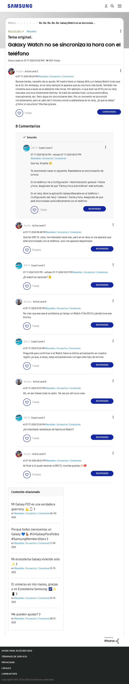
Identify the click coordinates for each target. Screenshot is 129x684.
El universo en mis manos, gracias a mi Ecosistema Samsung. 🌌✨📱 (34, 589)
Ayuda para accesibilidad (17, 650)
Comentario (109, 112)
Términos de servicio (14, 656)
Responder (94, 209)
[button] (115, 70)
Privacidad (8, 662)
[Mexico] (20, 5)
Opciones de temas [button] (115, 31)
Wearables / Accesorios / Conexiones (55, 76)
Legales (6, 668)
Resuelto (31, 31)
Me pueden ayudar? (24, 614)
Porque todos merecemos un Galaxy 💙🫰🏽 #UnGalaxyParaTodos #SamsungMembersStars (35, 534)
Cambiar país (9, 674)
